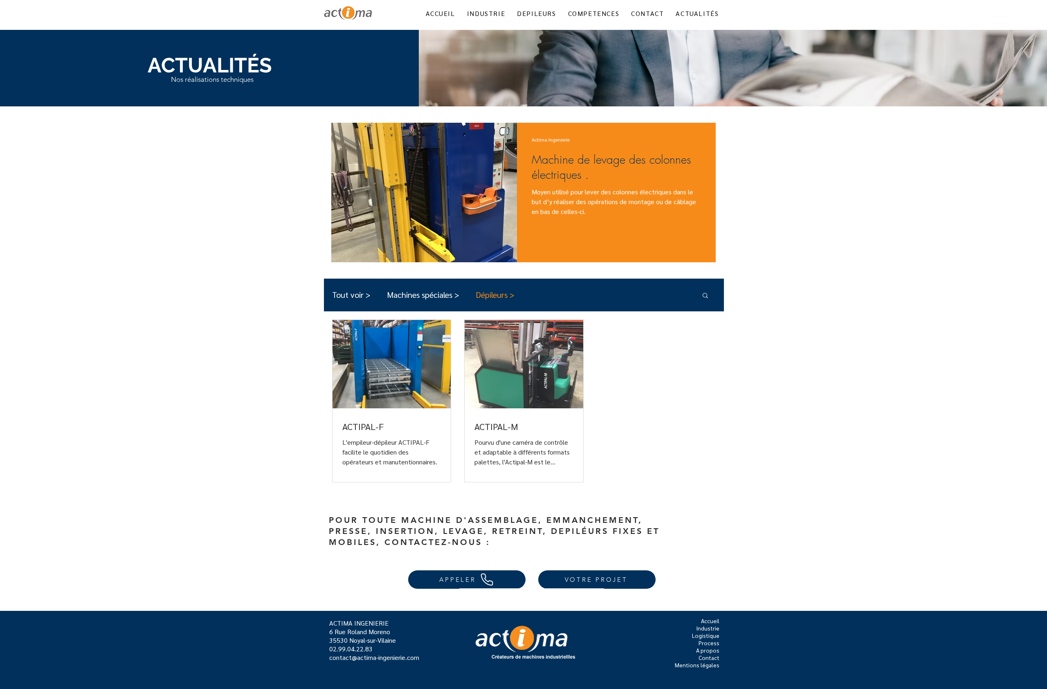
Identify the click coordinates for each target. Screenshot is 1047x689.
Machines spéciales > (423, 295)
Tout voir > (351, 295)
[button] (705, 296)
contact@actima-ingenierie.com (374, 657)
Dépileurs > (495, 295)
